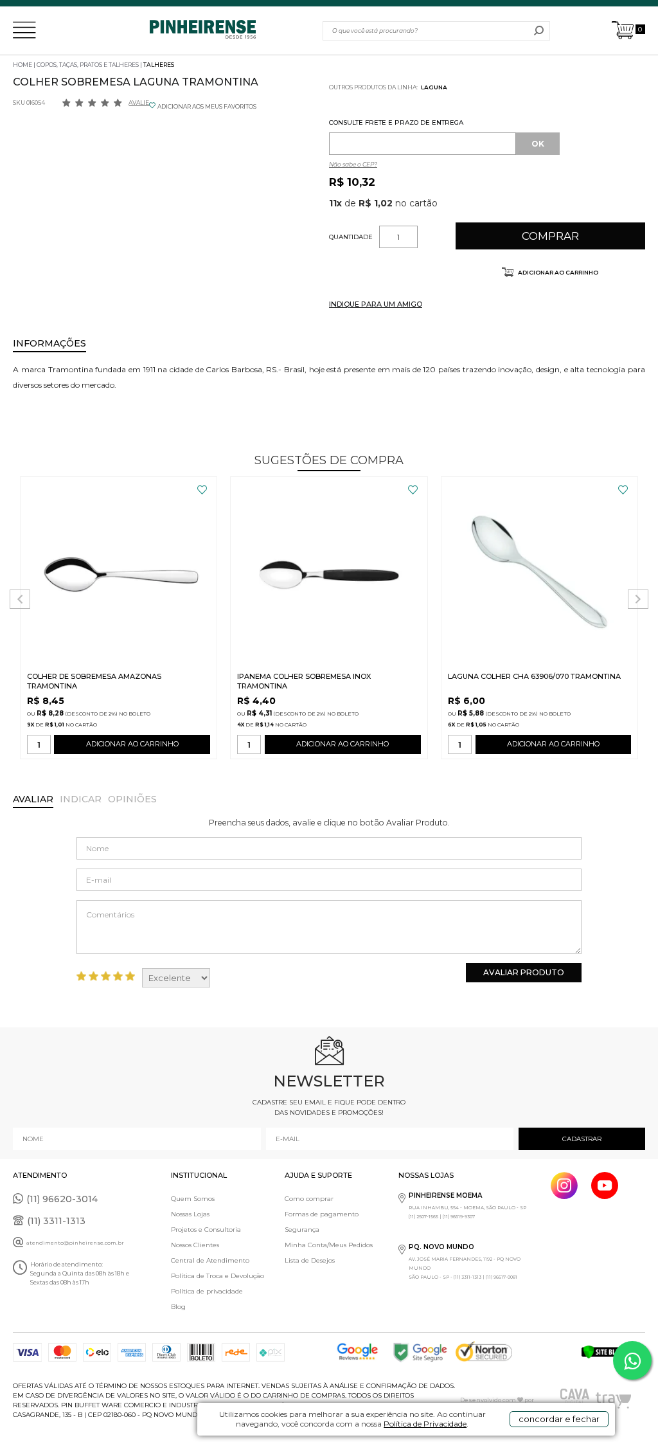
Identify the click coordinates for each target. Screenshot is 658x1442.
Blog (178, 1306)
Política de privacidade (207, 1291)
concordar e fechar (559, 1419)
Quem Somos (193, 1198)
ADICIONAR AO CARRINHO (132, 743)
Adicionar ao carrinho (557, 272)
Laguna (434, 87)
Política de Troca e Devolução (217, 1276)
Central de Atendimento (210, 1260)
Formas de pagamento (322, 1214)
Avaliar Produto (523, 972)
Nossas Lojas (190, 1214)
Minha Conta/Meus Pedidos (329, 1245)
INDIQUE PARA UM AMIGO (375, 304)
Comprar (550, 236)
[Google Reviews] (360, 1352)
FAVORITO (202, 489)
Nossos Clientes (195, 1245)
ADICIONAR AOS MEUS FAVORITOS (206, 106)
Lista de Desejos (310, 1260)
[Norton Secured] (487, 1352)
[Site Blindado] (613, 1352)
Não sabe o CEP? (353, 164)
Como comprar (309, 1198)
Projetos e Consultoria (206, 1229)
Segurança (302, 1229)
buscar (539, 31)
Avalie (139, 102)
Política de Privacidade (425, 1423)
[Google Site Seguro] (423, 1352)
